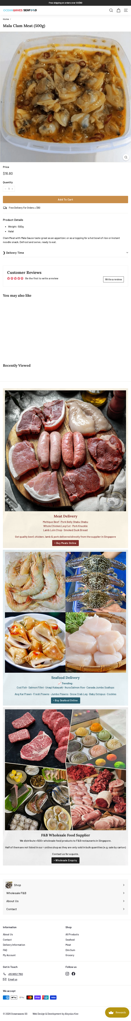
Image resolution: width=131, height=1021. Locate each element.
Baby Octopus (97, 694)
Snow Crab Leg (79, 694)
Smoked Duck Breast (76, 530)
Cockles (111, 694)
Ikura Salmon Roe (75, 687)
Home (6, 19)
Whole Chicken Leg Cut (57, 525)
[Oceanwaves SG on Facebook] (73, 973)
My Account (9, 955)
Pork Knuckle (80, 525)
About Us (8, 934)
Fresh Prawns (41, 694)
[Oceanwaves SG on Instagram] (67, 973)
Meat (68, 944)
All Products (72, 934)
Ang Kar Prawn (23, 694)
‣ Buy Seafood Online (65, 700)
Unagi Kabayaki (54, 687)
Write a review (113, 279)
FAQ (5, 950)
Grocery (70, 955)
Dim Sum (70, 950)
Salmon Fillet (36, 687)
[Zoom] (126, 157)
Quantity (8, 182)
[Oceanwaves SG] (20, 10)
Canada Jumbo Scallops (100, 687)
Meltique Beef (51, 521)
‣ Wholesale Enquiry (65, 860)
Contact (7, 939)
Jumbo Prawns (59, 694)
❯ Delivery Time (13, 252)
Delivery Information (14, 944)
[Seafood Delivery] (65, 612)
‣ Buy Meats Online (65, 543)
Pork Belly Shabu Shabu (74, 521)
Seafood (70, 939)
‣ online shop (50, 847)
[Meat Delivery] (65, 450)
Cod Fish (22, 687)
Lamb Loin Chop (52, 530)
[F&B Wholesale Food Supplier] (65, 769)
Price (6, 166)
